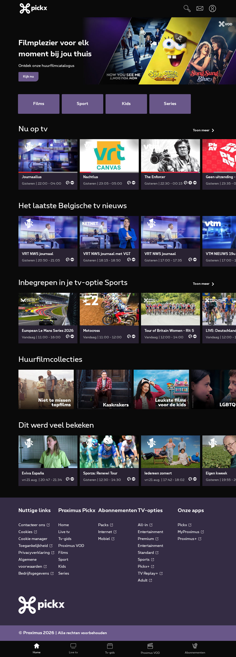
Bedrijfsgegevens (34, 573)
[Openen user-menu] (212, 8)
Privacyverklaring (34, 553)
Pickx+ (144, 566)
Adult (143, 580)
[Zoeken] (187, 8)
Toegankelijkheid (33, 546)
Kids (62, 566)
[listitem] (46, 389)
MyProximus (189, 532)
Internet (105, 532)
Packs (103, 525)
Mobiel (104, 539)
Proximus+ (188, 539)
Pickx (183, 525)
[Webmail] (199, 8)
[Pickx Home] (41, 605)
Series (63, 573)
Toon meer (201, 130)
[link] (47, 164)
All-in (143, 525)
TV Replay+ (148, 573)
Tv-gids (64, 539)
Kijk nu (28, 76)
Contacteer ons (32, 525)
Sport (63, 559)
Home (63, 525)
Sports (144, 559)
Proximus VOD (71, 546)
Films (63, 553)
